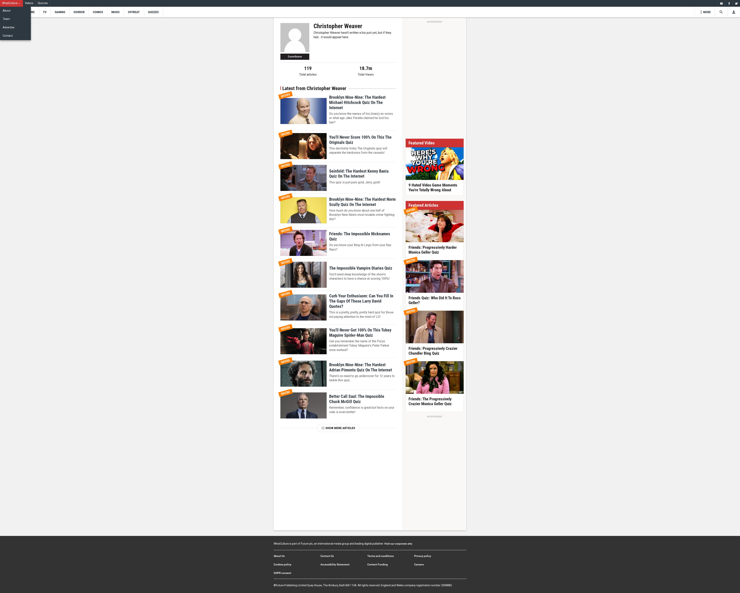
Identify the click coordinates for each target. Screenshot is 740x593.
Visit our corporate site (398, 543)
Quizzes (43, 3)
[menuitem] (11, 3)
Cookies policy (282, 564)
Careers (419, 564)
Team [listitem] (6, 19)
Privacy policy (422, 556)
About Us (279, 556)
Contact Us (327, 556)
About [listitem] (6, 10)
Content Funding (377, 564)
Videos (29, 3)
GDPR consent (282, 572)
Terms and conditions (380, 556)
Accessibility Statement (335, 564)
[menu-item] (31, 12)
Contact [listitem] (8, 35)
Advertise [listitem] (8, 27)
